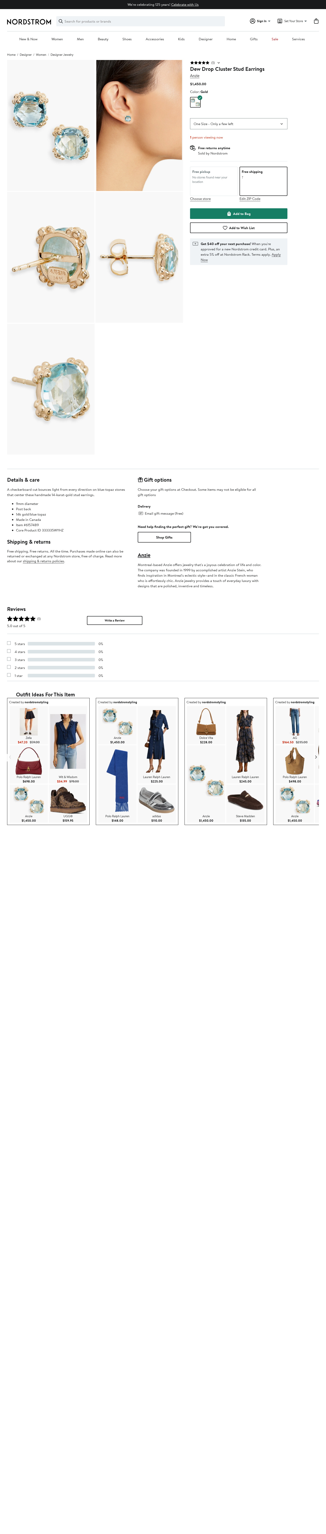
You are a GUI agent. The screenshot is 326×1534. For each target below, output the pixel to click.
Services (298, 39)
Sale (275, 39)
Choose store (200, 198)
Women (57, 39)
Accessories (155, 39)
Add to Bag (242, 213)
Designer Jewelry (62, 54)
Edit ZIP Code (250, 198)
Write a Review (115, 620)
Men (80, 39)
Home (231, 39)
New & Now (28, 39)
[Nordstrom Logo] (29, 22)
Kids (181, 39)
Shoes (127, 39)
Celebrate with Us (185, 4)
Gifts (254, 39)
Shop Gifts (164, 537)
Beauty (103, 39)
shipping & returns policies (43, 560)
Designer (206, 39)
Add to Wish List (242, 227)
